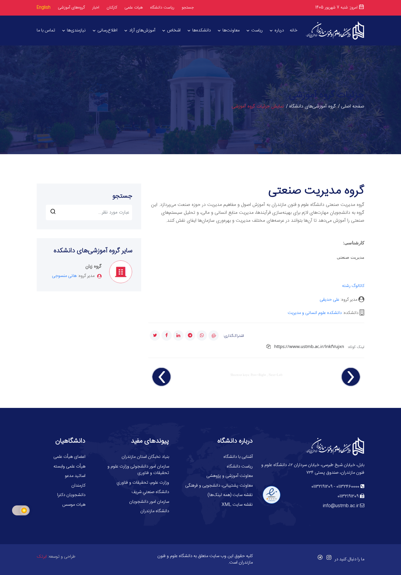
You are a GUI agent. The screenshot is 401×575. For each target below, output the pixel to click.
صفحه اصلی (352, 106)
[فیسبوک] (166, 335)
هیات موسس (73, 504)
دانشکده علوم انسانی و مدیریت (315, 313)
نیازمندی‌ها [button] (76, 30)
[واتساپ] (202, 335)
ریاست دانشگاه (162, 8)
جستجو (188, 7)
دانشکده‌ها (201, 30)
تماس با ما (46, 30)
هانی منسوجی (64, 276)
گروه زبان (93, 266)
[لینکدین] (178, 335)
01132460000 (347, 486)
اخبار (95, 7)
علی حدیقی (329, 299)
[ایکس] (155, 335)
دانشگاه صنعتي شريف (150, 492)
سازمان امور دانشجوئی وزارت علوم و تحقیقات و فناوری (138, 470)
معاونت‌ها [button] (231, 30)
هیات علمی (133, 7)
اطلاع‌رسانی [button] (107, 30)
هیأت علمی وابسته (69, 466)
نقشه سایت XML (237, 504)
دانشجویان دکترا (71, 495)
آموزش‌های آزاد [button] (142, 30)
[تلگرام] (190, 335)
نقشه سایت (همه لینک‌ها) (230, 495)
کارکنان (112, 8)
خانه (293, 30)
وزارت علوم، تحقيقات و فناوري (143, 482)
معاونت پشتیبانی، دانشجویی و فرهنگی (219, 485)
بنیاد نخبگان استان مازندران (145, 456)
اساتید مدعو (75, 476)
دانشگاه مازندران (154, 511)
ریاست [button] (257, 30)
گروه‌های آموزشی (71, 7)
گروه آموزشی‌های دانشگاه (312, 106)
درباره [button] (279, 30)
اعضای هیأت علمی (69, 456)
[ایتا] (213, 335)
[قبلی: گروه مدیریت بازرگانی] (350, 377)
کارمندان (78, 485)
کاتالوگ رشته (353, 286)
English (43, 7)
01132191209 (322, 486)
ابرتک (42, 556)
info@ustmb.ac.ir (341, 506)
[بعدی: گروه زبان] (161, 377)
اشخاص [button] (174, 30)
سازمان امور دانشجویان (149, 501)
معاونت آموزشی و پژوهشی (229, 476)
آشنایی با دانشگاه (238, 456)
